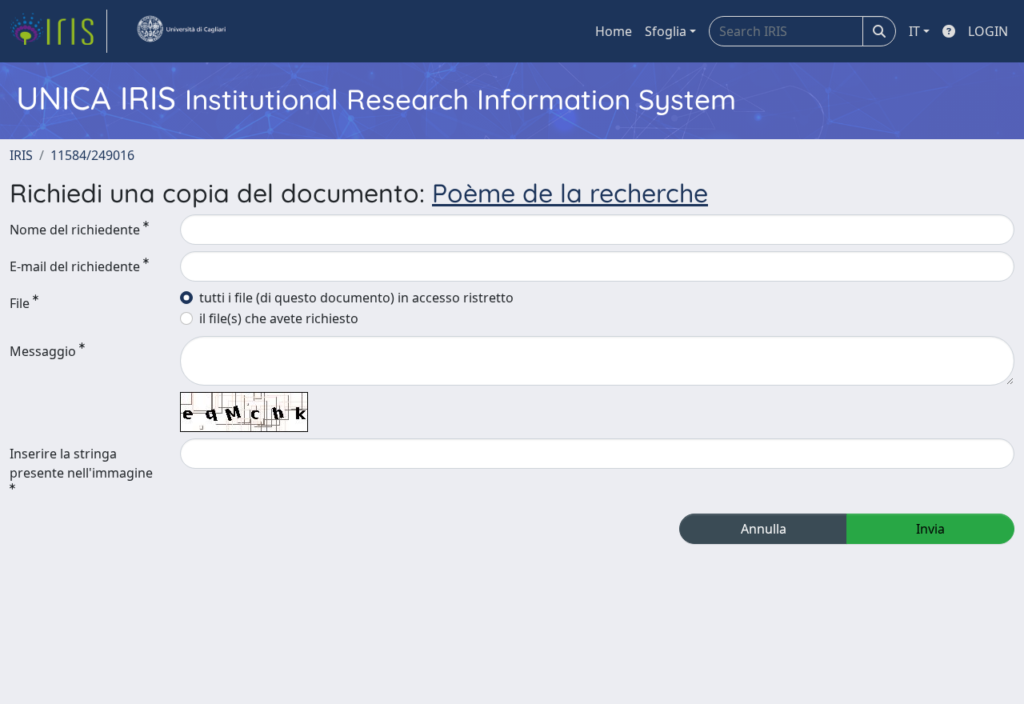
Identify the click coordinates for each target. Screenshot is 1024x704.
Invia (930, 529)
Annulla (763, 529)
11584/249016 (92, 155)
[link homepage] (58, 31)
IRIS (21, 155)
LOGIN (988, 31)
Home (613, 31)
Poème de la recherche (570, 193)
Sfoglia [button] (665, 31)
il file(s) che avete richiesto (278, 318)
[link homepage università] (181, 31)
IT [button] (914, 31)
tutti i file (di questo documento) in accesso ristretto (356, 297)
